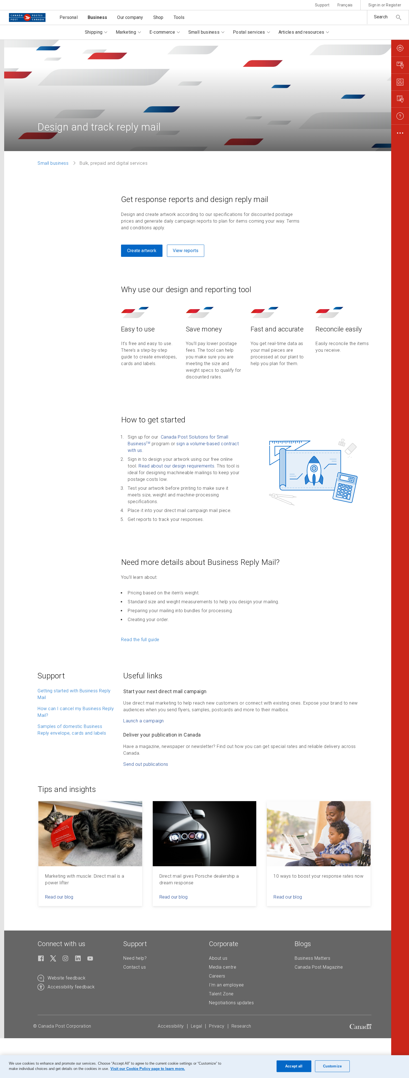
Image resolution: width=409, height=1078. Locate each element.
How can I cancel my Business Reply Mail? (76, 712)
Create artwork (141, 250)
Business (97, 17)
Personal (69, 17)
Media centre (222, 967)
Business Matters (312, 958)
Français (345, 5)
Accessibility (171, 1026)
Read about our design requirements (176, 466)
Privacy (217, 1026)
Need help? (135, 958)
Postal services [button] (249, 32)
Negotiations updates (231, 1002)
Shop (158, 17)
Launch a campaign (143, 720)
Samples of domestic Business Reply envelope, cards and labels (72, 730)
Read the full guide (140, 639)
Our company (130, 17)
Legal (196, 1026)
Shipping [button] (93, 32)
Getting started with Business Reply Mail (74, 694)
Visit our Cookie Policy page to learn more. (147, 1069)
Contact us (134, 967)
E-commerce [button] (162, 32)
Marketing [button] (126, 32)
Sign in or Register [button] (384, 5)
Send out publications (145, 764)
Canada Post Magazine (319, 967)
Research (241, 1026)
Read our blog (59, 897)
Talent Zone (221, 993)
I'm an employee (226, 985)
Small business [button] (204, 32)
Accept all (293, 1066)
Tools (179, 17)
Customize (332, 1066)
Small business (53, 163)
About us (218, 958)
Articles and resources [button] (301, 32)
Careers (217, 976)
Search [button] (381, 16)
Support (322, 5)
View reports (185, 250)
